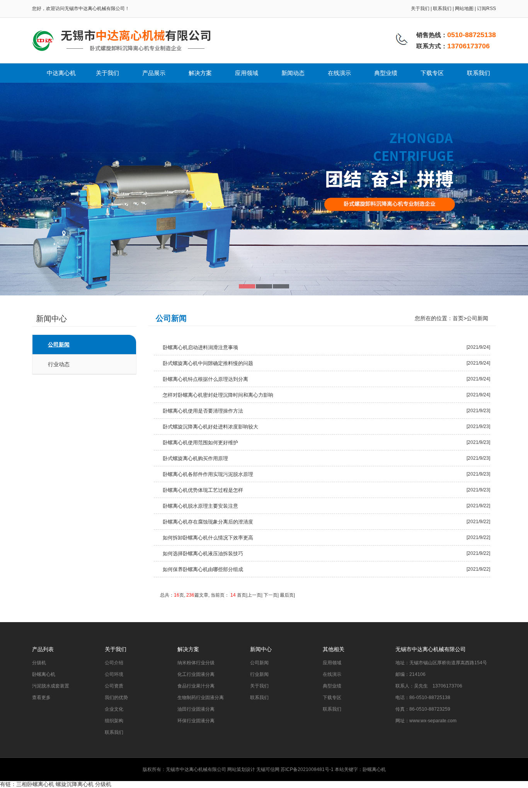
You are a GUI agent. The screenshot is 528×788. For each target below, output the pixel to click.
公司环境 (114, 674)
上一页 (254, 595)
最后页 (286, 595)
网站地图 (464, 8)
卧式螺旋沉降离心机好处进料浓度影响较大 (210, 427)
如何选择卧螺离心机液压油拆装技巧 (203, 553)
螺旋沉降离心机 (75, 784)
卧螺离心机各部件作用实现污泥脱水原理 (208, 474)
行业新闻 (259, 674)
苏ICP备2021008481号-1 (307, 769)
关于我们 (420, 8)
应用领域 (246, 73)
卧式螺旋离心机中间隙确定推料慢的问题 (208, 363)
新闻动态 (293, 73)
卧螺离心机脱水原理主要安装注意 (200, 506)
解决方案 (200, 73)
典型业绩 (385, 73)
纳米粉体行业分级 (196, 662)
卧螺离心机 (43, 674)
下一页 (271, 595)
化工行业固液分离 (196, 674)
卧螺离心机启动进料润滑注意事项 (200, 347)
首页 (458, 318)
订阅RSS (486, 8)
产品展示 (153, 73)
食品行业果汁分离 (196, 686)
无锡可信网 (267, 769)
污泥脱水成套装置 (50, 686)
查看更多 (41, 697)
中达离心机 (61, 73)
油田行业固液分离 (196, 709)
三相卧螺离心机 (35, 784)
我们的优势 (116, 697)
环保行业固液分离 (196, 720)
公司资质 (114, 686)
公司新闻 (59, 344)
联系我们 (442, 8)
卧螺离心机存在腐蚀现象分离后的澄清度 (208, 522)
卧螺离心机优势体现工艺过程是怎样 (203, 490)
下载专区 (432, 73)
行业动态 (59, 364)
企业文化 (114, 709)
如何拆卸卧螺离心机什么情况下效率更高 (208, 538)
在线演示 (339, 73)
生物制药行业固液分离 (200, 697)
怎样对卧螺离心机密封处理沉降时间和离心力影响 (218, 395)
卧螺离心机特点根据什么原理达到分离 (205, 379)
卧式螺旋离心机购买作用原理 (195, 458)
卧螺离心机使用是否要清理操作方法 (203, 411)
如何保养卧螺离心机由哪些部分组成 (203, 569)
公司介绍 (114, 662)
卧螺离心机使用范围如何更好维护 (200, 442)
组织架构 (114, 720)
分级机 (39, 662)
